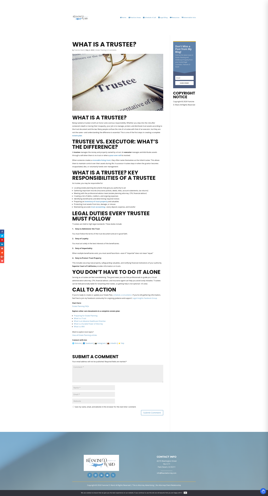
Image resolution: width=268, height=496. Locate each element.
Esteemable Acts (189, 17)
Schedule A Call (150, 17)
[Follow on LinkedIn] (101, 475)
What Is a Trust (80, 318)
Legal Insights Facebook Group (144, 298)
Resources (175, 17)
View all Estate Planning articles (84, 335)
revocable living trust (102, 160)
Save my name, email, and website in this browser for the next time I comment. (105, 407)
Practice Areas (135, 17)
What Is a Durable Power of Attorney (88, 324)
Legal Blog (164, 17)
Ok (185, 493)
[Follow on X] (113, 475)
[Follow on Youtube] (107, 475)
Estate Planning (101, 50)
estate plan (77, 135)
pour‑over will (116, 155)
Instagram (101, 343)
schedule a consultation (122, 295)
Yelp (122, 343)
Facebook (89, 343)
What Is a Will (79, 326)
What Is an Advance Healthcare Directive (90, 321)
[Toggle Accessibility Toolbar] (263, 491)
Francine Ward (79, 50)
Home (124, 17)
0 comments (112, 50)
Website (78, 343)
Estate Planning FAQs (80, 306)
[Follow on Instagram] (95, 475)
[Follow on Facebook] (89, 475)
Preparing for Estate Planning (85, 316)
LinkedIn (113, 343)
